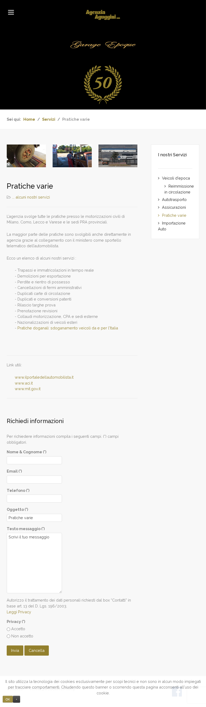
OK (8, 699)
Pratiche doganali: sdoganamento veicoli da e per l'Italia (67, 328)
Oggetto (17, 509)
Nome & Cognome (26, 452)
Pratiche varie (174, 215)
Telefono (18, 490)
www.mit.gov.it (28, 388)
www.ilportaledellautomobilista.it (44, 377)
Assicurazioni (174, 207)
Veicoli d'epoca (176, 178)
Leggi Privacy (19, 612)
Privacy (16, 621)
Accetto (17, 628)
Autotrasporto (174, 199)
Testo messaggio (26, 528)
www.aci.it (24, 383)
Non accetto (21, 636)
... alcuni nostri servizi (31, 197)
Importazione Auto (172, 226)
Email (14, 471)
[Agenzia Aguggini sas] (103, 14)
